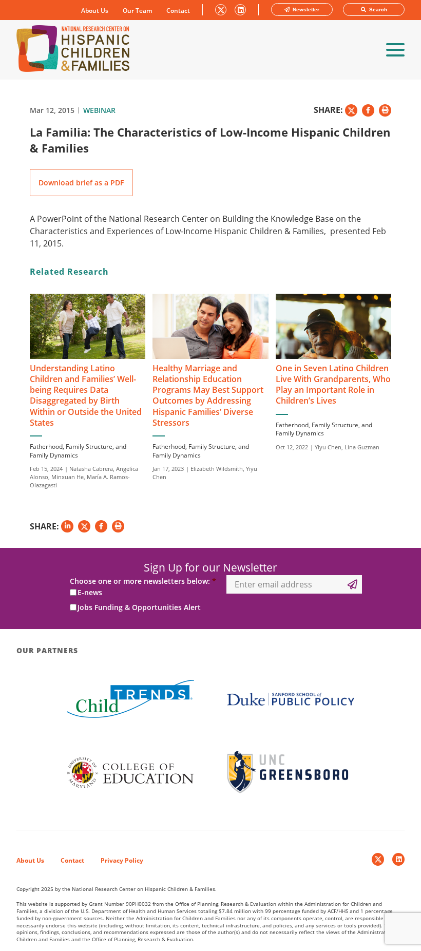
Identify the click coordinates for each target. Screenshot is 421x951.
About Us (94, 11)
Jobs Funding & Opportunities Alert (139, 607)
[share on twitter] (351, 110)
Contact (178, 11)
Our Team (137, 11)
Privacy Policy (122, 860)
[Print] (385, 110)
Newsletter (305, 9)
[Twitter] (378, 859)
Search (377, 9)
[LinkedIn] (398, 859)
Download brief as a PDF (81, 182)
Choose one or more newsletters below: (143, 581)
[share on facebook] (368, 110)
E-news (90, 592)
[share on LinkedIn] (67, 526)
